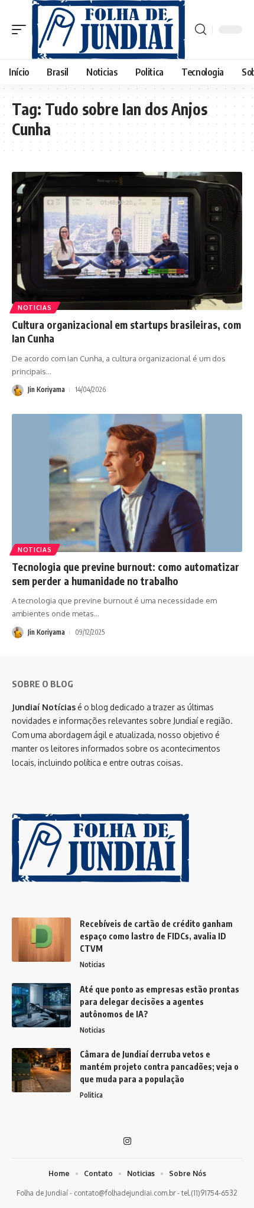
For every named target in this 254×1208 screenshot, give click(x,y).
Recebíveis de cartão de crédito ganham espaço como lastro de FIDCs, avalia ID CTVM (156, 936)
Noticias (35, 307)
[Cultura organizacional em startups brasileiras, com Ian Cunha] (127, 241)
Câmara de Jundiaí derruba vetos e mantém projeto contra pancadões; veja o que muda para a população (159, 1066)
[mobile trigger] (22, 29)
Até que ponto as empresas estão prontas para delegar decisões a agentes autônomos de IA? (159, 1001)
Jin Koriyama (46, 389)
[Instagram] (127, 1141)
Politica (91, 1095)
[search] (200, 29)
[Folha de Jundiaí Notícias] (108, 29)
